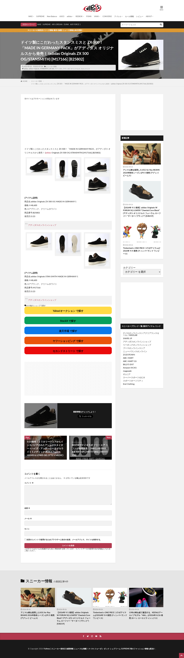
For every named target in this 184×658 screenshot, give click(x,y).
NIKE (30, 16)
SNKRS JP (127, 338)
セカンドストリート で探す (68, 351)
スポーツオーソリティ (133, 381)
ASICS (61, 16)
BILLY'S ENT (128, 365)
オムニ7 (126, 374)
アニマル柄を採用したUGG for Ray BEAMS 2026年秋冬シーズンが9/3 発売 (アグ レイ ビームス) (141, 173)
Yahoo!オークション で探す (68, 311)
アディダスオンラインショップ (42, 225)
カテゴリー (129, 268)
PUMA (88, 16)
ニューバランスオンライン (135, 351)
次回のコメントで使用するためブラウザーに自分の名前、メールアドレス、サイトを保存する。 (64, 540)
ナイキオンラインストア (134, 333)
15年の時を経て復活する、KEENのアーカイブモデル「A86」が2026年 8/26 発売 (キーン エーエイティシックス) (146, 615)
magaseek (127, 371)
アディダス (58, 69)
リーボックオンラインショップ (137, 345)
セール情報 (129, 16)
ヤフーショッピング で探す (68, 341)
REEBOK (79, 16)
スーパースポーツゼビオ (134, 378)
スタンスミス (85, 69)
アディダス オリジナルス (71, 69)
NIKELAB (133, 335)
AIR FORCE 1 (75, 24)
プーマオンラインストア (134, 348)
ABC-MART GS (130, 361)
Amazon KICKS (130, 368)
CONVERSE (107, 16)
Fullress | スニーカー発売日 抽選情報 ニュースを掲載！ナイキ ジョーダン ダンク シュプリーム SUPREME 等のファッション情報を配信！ (100, 649)
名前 (27, 508)
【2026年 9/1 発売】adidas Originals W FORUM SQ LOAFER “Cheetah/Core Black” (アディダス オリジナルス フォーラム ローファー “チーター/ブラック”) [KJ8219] (142, 212)
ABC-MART (128, 358)
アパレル (117, 16)
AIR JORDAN (57, 24)
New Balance (52, 16)
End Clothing (128, 384)
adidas (69, 16)
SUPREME (40, 16)
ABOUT (149, 16)
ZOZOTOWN (129, 355)
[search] (160, 24)
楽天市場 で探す (68, 331)
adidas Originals (34, 69)
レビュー (139, 16)
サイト (27, 529)
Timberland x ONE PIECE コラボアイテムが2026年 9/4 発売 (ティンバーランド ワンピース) (141, 251)
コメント (29, 483)
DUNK (66, 24)
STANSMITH (44, 69)
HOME (25, 81)
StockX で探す (68, 321)
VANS (96, 16)
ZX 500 (51, 69)
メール (28, 519)
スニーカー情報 (51, 66)
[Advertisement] (68, 122)
